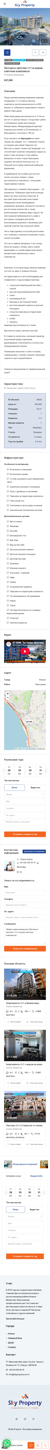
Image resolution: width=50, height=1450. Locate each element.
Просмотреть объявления (34, 851)
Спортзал (14, 618)
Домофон (14, 563)
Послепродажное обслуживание (25, 596)
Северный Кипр (15, 1338)
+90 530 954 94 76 (27, 862)
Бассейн (13, 531)
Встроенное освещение (21, 469)
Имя (6, 887)
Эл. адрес (9, 911)
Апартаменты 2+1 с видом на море (24, 1064)
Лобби (13, 582)
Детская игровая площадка (23, 554)
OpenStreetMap (30, 749)
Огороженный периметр (21, 587)
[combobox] (25, 794)
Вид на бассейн (17, 545)
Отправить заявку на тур (25, 834)
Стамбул (12, 1347)
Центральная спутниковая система (26, 510)
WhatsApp (21, 867)
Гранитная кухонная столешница (25, 487)
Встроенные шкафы (19, 474)
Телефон (8, 899)
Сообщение (10, 924)
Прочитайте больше (15, 1319)
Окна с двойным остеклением (23, 491)
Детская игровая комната (22, 549)
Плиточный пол (17, 501)
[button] (8, 694)
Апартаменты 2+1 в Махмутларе (22, 1003)
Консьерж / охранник (20, 573)
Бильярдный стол (18, 535)
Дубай (11, 1343)
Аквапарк (14, 526)
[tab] (7, 52)
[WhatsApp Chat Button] (7, 1443)
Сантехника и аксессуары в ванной (26, 505)
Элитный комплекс (12, 63)
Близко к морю (19, 60)
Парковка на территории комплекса (26, 496)
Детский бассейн (18, 559)
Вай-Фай (14, 540)
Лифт (12, 577)
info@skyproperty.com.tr (19, 1374)
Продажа (8, 60)
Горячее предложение (34, 60)
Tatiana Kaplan (15, 1022)
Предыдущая (19, 1164)
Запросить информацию (25, 948)
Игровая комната (18, 568)
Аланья (11, 1334)
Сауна (12, 605)
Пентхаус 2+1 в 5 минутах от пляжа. (24, 1125)
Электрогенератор (18, 623)
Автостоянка (16, 521)
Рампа (13, 601)
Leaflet (19, 749)
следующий (31, 1164)
